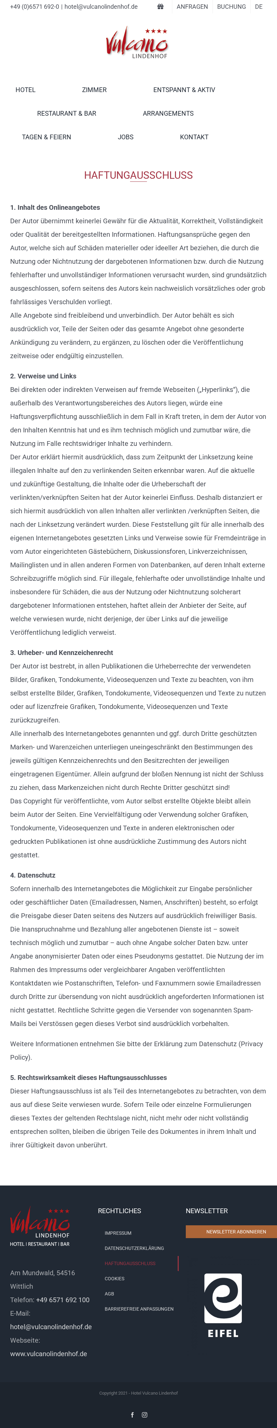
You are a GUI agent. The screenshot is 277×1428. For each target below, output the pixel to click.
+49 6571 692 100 (63, 1300)
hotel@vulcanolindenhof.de (101, 6)
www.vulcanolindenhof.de (48, 1354)
